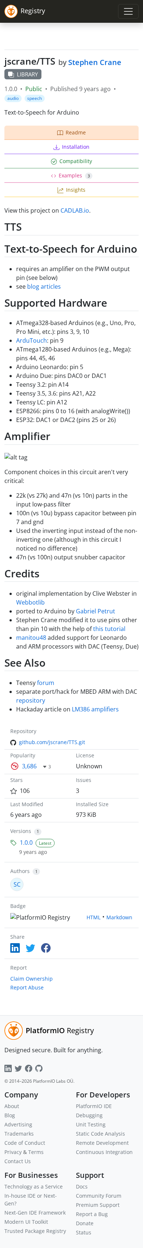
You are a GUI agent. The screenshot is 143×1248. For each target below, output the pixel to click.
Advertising (18, 1124)
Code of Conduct (24, 1142)
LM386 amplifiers (95, 709)
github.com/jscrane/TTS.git (52, 742)
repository (30, 700)
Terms (36, 1151)
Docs (82, 1186)
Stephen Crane (94, 62)
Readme (76, 132)
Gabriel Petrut (95, 611)
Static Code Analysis (100, 1133)
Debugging (89, 1115)
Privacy (13, 1151)
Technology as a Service (33, 1186)
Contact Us (17, 1161)
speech (34, 98)
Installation (75, 146)
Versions (20, 830)
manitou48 (31, 638)
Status (83, 1232)
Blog (9, 1115)
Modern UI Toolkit (26, 1221)
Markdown (119, 917)
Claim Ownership (31, 978)
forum (45, 683)
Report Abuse (27, 987)
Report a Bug (92, 1214)
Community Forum (98, 1195)
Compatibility (75, 161)
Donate (85, 1223)
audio (13, 98)
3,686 (29, 766)
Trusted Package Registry (35, 1230)
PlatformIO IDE (94, 1106)
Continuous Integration (104, 1151)
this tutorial (109, 629)
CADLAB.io (74, 210)
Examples (74, 175)
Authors (20, 871)
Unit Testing (91, 1124)
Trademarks (19, 1133)
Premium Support (98, 1204)
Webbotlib (30, 602)
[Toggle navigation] (128, 11)
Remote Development (102, 1142)
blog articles (44, 286)
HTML (93, 917)
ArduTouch (31, 340)
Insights (75, 189)
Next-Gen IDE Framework (35, 1212)
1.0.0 (26, 842)
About (11, 1106)
